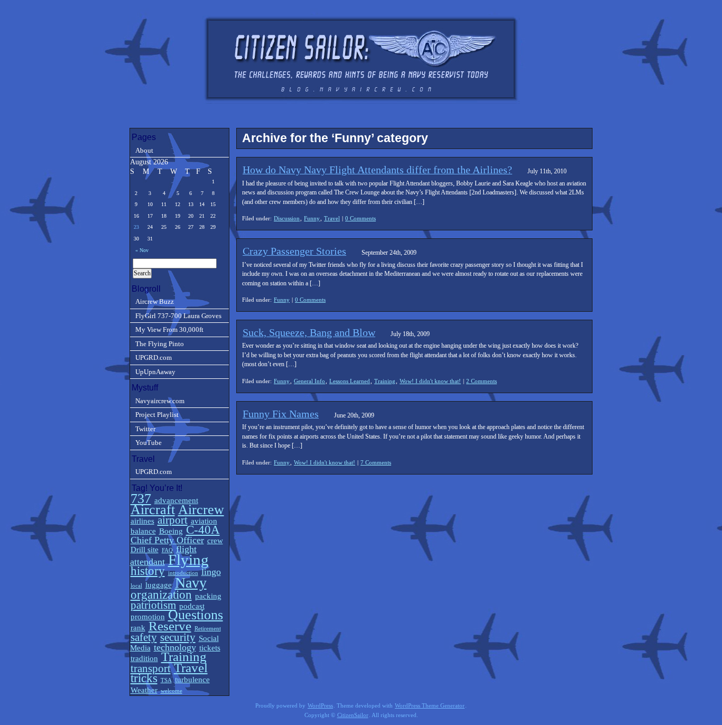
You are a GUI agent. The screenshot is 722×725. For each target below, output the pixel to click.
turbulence (192, 679)
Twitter (145, 429)
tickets (209, 647)
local (136, 586)
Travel (332, 218)
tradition (144, 658)
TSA (166, 680)
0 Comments (360, 218)
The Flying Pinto (159, 344)
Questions (195, 614)
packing (208, 595)
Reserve (170, 626)
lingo (211, 571)
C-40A (203, 529)
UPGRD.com (153, 357)
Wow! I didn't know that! (430, 381)
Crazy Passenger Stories (294, 251)
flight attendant (163, 555)
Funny (312, 218)
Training (384, 381)
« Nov (142, 250)
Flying (188, 559)
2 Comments (481, 381)
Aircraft (153, 509)
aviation (204, 520)
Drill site (145, 549)
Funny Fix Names (281, 414)
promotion (148, 616)
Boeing (171, 530)
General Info (309, 381)
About (144, 150)
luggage (158, 584)
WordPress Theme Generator (430, 706)
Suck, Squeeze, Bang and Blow (309, 332)
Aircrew (201, 509)
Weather (144, 689)
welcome (171, 691)
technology (175, 647)
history (148, 571)
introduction (183, 573)
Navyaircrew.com (159, 401)
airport (173, 520)
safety (144, 637)
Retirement (208, 628)
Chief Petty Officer (167, 540)
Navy (191, 582)
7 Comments (375, 462)
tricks (144, 678)
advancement (176, 500)
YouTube (148, 443)
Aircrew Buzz (154, 301)
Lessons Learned (349, 381)
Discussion (287, 218)
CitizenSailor (352, 715)
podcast (192, 605)
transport (151, 668)
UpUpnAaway (155, 372)
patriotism (153, 605)
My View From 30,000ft (169, 329)
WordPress (320, 706)
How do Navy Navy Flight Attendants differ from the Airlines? (377, 169)
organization (161, 594)
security (178, 637)
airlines (142, 520)
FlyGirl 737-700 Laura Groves (178, 316)
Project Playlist (157, 415)
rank (138, 627)
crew (215, 540)
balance (143, 530)
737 (141, 498)
